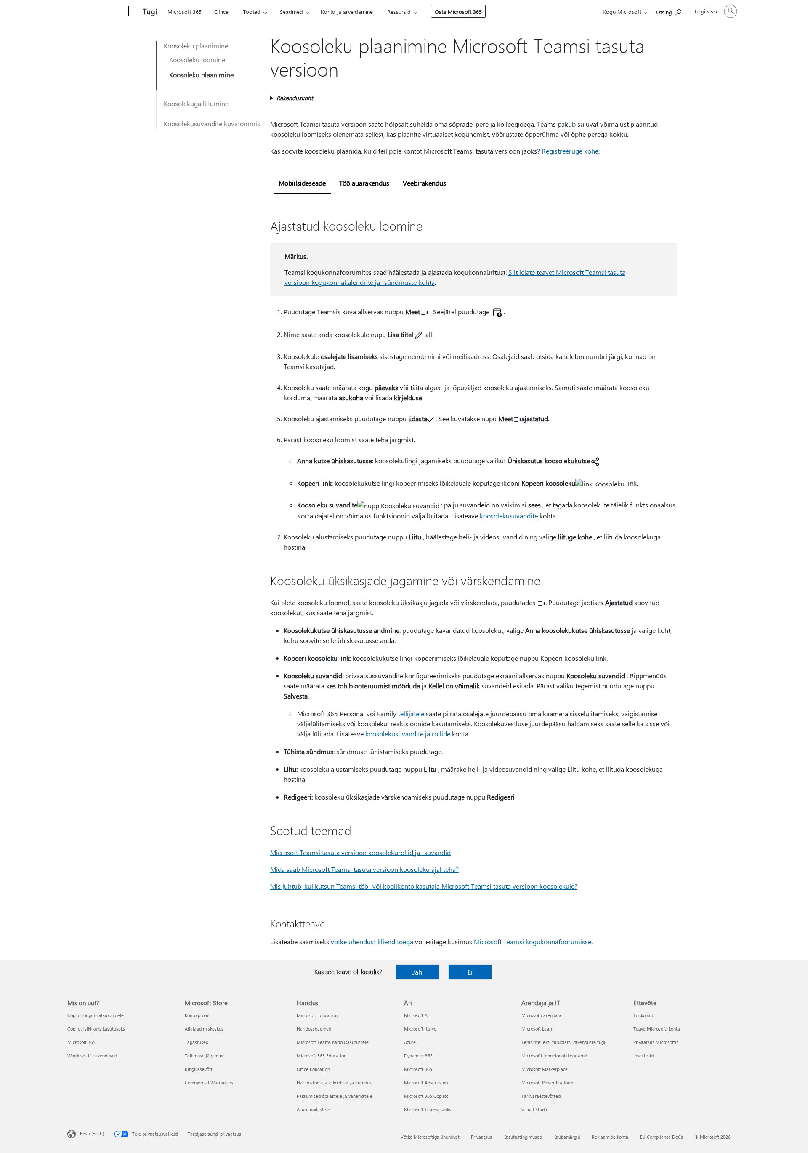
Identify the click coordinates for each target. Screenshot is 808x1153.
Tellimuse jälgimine (205, 1055)
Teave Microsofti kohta (656, 1028)
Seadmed (291, 11)
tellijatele (411, 713)
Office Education (313, 1069)
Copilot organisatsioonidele (95, 1015)
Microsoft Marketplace (544, 1069)
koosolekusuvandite (509, 515)
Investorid (643, 1055)
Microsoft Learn (537, 1028)
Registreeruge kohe (570, 150)
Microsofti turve (420, 1028)
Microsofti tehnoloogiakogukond (554, 1055)
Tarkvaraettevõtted (541, 1096)
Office (221, 11)
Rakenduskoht (294, 98)
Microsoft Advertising (426, 1082)
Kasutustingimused (522, 1137)
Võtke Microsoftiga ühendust (430, 1137)
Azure (410, 1042)
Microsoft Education (317, 1015)
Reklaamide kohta (610, 1137)
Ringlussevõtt (199, 1069)
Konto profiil (197, 1015)
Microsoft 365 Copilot (426, 1096)
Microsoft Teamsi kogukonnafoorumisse (532, 941)
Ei (470, 971)
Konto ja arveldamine (347, 11)
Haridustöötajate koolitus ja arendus (334, 1082)
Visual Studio (534, 1109)
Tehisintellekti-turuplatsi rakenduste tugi (563, 1042)
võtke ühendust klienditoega (372, 941)
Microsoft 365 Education (321, 1055)
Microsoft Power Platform (547, 1082)
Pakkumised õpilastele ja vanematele (334, 1096)
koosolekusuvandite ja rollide (407, 733)
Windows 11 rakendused (92, 1055)
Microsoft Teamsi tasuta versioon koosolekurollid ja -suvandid (360, 852)
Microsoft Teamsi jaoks (427, 1109)
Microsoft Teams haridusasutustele (333, 1042)
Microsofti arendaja (541, 1015)
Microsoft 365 (184, 11)
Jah (417, 971)
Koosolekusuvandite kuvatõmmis (212, 123)
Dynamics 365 (418, 1055)
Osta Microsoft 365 (458, 11)
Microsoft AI (416, 1015)
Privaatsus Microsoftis (655, 1042)
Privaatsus (481, 1137)
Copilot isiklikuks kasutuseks (96, 1028)
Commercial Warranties (209, 1082)
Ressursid (399, 11)
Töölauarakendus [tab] (364, 182)
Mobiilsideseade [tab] (302, 182)
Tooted (251, 11)
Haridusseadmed (314, 1028)
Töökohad (643, 1015)
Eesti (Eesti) (92, 1133)
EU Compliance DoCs (661, 1137)
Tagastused (196, 1042)
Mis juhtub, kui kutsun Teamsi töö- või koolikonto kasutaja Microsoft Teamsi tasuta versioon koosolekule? (423, 886)
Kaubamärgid (566, 1137)
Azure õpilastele (313, 1109)
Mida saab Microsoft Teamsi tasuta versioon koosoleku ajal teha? (364, 869)
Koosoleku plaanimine (196, 45)
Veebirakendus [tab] (424, 182)
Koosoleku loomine (197, 59)
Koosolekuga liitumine (196, 103)
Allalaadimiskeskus (204, 1028)
